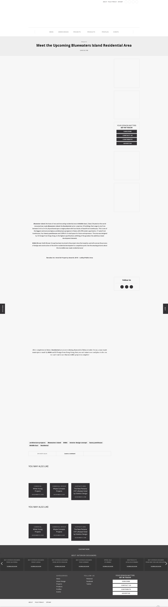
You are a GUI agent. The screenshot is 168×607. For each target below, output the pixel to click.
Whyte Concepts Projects (59, 490)
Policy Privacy (39, 602)
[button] (165, 563)
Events (116, 32)
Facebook (89, 581)
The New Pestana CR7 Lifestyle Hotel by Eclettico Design (80, 491)
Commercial (37, 486)
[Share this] (94, 453)
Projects (77, 32)
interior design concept (78, 443)
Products (91, 32)
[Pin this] (100, 453)
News (51, 32)
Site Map (48, 602)
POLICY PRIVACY (112, 2)
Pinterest (89, 579)
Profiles (105, 32)
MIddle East (34, 445)
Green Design (63, 32)
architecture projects (37, 443)
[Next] (38, 262)
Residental (44, 445)
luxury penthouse (95, 443)
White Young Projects (37, 490)
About (31, 602)
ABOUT (105, 2)
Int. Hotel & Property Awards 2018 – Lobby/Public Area (73, 258)
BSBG (65, 443)
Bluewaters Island (54, 443)
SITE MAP (120, 2)
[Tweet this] (97, 453)
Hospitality (78, 486)
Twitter (88, 584)
